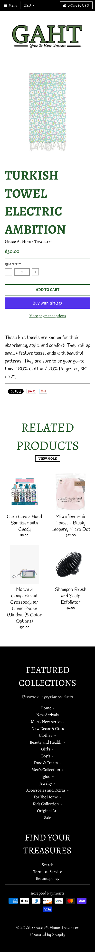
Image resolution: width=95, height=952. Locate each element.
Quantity (13, 264)
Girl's (45, 749)
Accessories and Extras (46, 790)
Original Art (47, 811)
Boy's (45, 756)
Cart (78, 5)
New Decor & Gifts (47, 728)
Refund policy (47, 878)
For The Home (46, 797)
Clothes (46, 735)
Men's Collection (45, 769)
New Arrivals (47, 715)
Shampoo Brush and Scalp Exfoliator (70, 596)
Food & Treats (46, 763)
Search (47, 865)
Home (45, 708)
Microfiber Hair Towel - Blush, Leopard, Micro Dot (70, 523)
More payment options (47, 315)
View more (47, 458)
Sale (47, 817)
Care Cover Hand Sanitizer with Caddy (24, 523)
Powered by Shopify (47, 935)
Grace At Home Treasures (28, 241)
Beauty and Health (46, 742)
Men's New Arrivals (47, 722)
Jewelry (45, 783)
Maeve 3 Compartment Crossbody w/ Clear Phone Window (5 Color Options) (24, 605)
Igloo (45, 776)
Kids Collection (46, 804)
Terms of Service (47, 871)
